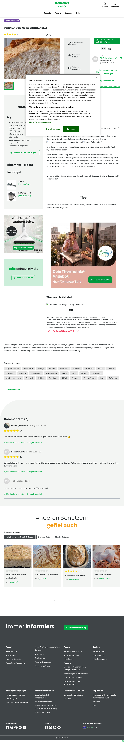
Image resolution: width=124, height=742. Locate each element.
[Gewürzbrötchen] (106, 556)
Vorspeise (28, 368)
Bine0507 (13, 582)
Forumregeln (11, 699)
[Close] (96, 77)
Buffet (84, 373)
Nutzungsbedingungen (15, 695)
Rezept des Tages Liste (15, 663)
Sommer (89, 368)
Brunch (22, 373)
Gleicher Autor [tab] (44, 537)
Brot (102, 378)
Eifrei (64, 378)
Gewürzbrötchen (103, 574)
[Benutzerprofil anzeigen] (95, 59)
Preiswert (64, 368)
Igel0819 (42, 579)
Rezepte (67, 663)
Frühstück (10, 373)
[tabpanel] (62, 573)
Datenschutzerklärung (73, 695)
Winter (111, 368)
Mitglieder (68, 659)
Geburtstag (96, 373)
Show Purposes (53, 129)
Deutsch (75, 378)
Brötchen (113, 378)
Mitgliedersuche (100, 659)
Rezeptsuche (11, 651)
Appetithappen (12, 368)
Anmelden (39, 654)
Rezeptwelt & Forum (73, 651)
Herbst (101, 368)
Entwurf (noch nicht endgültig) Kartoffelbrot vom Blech (16, 576)
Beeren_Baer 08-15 (19, 425)
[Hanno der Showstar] (77, 556)
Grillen (41, 378)
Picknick (29, 378)
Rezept (9, 647)
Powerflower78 (18, 452)
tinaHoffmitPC (75, 579)
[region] (63, 105)
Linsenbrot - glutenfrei (46, 574)
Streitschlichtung (42, 712)
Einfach (52, 368)
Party (74, 373)
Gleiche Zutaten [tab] (62, 537)
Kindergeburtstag (13, 378)
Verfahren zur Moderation (17, 702)
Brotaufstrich (90, 378)
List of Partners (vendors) (40, 122)
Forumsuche (98, 655)
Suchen (96, 647)
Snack (64, 373)
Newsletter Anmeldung (76, 627)
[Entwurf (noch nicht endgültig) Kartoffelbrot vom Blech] (17, 556)
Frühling (76, 368)
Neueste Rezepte (13, 659)
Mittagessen (36, 373)
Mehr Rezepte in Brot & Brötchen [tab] (19, 537)
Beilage (41, 368)
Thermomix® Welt (72, 655)
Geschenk (53, 378)
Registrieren (40, 658)
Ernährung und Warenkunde (76, 673)
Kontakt (96, 702)
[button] (105, 5)
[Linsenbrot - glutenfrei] (47, 556)
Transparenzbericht (43, 702)
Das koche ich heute (72, 677)
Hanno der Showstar (75, 575)
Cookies (67, 699)
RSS (94, 705)
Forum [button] (58, 13)
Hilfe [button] (78, 13)
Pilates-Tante (104, 579)
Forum (67, 647)
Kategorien (11, 655)
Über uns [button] (68, 13)
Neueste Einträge (42, 666)
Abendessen (51, 373)
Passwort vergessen (43, 662)
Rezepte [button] (47, 13)
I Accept (71, 129)
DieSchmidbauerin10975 (111, 58)
